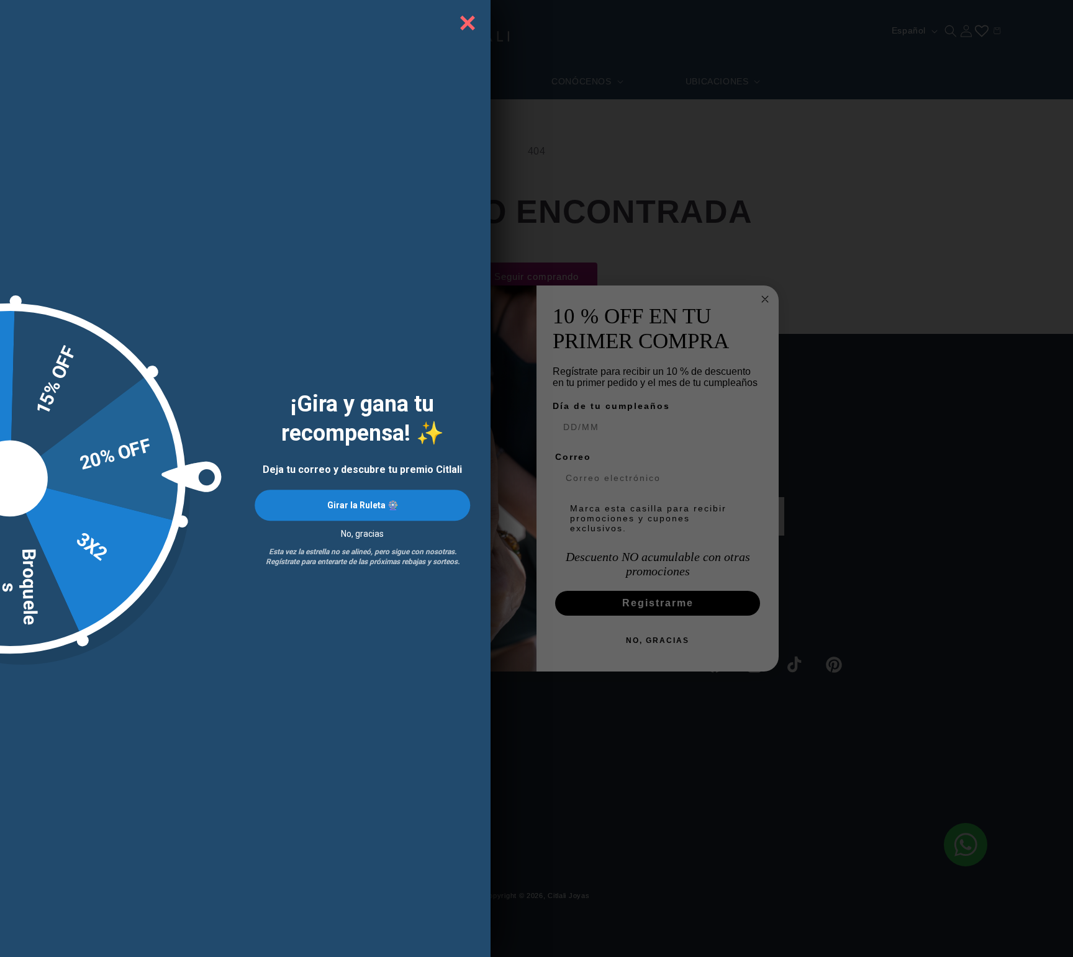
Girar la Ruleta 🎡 (362, 506)
